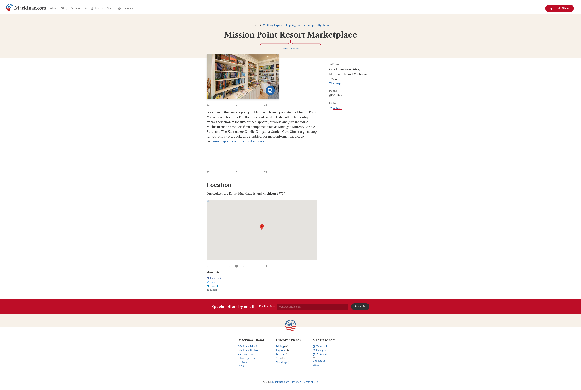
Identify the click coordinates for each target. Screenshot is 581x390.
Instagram (321, 350)
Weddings (281, 362)
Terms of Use (310, 381)
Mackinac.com (280, 381)
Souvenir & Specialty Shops (313, 25)
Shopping (290, 25)
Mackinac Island (247, 346)
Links (316, 364)
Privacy (296, 381)
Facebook (321, 346)
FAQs (241, 365)
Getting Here (245, 354)
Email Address (267, 306)
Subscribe (360, 306)
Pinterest (321, 354)
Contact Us (319, 360)
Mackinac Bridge (248, 350)
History (242, 362)
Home (285, 48)
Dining (280, 346)
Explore (278, 25)
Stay (278, 358)
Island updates (246, 358)
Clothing (268, 25)
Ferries (280, 354)
